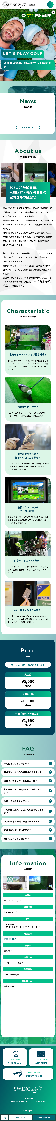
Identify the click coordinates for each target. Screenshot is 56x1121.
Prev (4, 43)
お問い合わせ (20, 1117)
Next (51, 43)
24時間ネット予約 (44, 1117)
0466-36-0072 (5, 1117)
